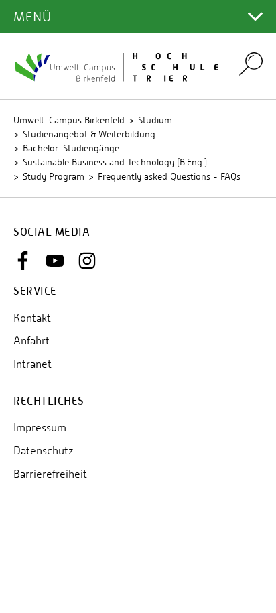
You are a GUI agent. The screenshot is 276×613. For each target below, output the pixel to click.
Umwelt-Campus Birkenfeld (69, 120)
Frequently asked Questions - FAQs (169, 176)
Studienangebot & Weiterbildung (89, 134)
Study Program (53, 176)
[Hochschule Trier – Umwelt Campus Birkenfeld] (117, 66)
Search (251, 63)
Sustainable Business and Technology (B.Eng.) (115, 162)
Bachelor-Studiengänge (71, 148)
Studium (155, 120)
